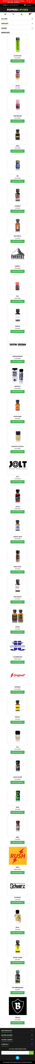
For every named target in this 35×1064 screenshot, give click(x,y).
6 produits (17, 298)
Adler (17, 86)
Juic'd (17, 507)
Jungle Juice (17, 537)
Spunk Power (17, 957)
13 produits (17, 388)
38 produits (17, 869)
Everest (17, 266)
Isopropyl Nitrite (17, 446)
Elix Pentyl (17, 236)
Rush (17, 867)
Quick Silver (17, 777)
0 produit (17, 418)
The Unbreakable (17, 987)
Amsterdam (17, 116)
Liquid (17, 627)
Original (17, 687)
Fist (17, 296)
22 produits (17, 659)
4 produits (17, 268)
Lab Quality (18, 597)
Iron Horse (17, 416)
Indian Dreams (18, 356)
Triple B (17, 1017)
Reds (17, 837)
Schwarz (17, 897)
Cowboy (17, 206)
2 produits (17, 58)
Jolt (17, 476)
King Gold (17, 567)
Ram (17, 807)
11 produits (17, 118)
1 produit (17, 88)
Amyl (17, 146)
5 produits (17, 358)
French (17, 326)
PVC (17, 747)
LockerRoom (17, 657)
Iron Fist (17, 386)
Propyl (17, 717)
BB (17, 176)
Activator (17, 56)
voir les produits (17, 61)
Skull (17, 927)
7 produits (17, 148)
